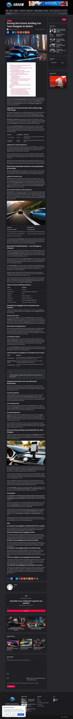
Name (8, 673)
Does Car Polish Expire (55, 86)
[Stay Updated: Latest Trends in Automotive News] (26, 642)
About (11, 10)
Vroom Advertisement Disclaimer (43, 702)
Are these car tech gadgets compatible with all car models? (21, 88)
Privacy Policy (30, 10)
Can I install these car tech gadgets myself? (19, 89)
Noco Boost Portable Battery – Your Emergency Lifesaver (20, 71)
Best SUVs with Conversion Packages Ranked (60, 45)
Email (8, 678)
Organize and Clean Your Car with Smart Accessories (19, 80)
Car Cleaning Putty (15, 82)
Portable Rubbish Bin (15, 83)
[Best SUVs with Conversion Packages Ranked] (53, 45)
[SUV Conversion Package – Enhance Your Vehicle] (53, 50)
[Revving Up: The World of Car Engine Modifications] (39, 642)
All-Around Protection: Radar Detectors (18, 70)
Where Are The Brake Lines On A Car (18, 13)
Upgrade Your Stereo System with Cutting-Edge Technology (20, 65)
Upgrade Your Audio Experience (17, 66)
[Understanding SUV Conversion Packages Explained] (53, 40)
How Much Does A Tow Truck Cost (31, 700)
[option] (58, 82)
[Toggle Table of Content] (33, 64)
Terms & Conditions (38, 10)
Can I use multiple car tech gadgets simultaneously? (20, 93)
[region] (14, 711)
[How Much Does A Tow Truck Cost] (24, 701)
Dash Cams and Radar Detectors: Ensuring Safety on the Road (21, 67)
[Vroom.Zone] (14, 4)
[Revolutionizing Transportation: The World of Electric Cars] (13, 642)
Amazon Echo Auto (15, 75)
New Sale (46, 10)
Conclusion (12, 86)
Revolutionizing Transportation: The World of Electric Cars (12, 648)
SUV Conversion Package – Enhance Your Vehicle (61, 50)
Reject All (14, 714)
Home (7, 10)
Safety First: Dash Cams (16, 69)
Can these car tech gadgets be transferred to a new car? (21, 94)
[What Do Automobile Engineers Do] (53, 36)
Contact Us (22, 10)
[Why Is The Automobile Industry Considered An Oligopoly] (53, 31)
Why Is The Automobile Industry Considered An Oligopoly (61, 30)
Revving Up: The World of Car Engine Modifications (39, 648)
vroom (10, 29)
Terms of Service (34, 683)
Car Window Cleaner (15, 77)
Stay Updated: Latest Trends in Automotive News (26, 648)
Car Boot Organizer (15, 81)
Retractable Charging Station (16, 76)
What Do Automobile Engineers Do (60, 35)
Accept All (21, 714)
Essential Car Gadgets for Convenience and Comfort (19, 74)
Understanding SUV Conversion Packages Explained (60, 40)
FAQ (11, 87)
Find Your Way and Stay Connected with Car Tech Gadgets (20, 84)
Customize (7, 714)
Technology (12, 18)
